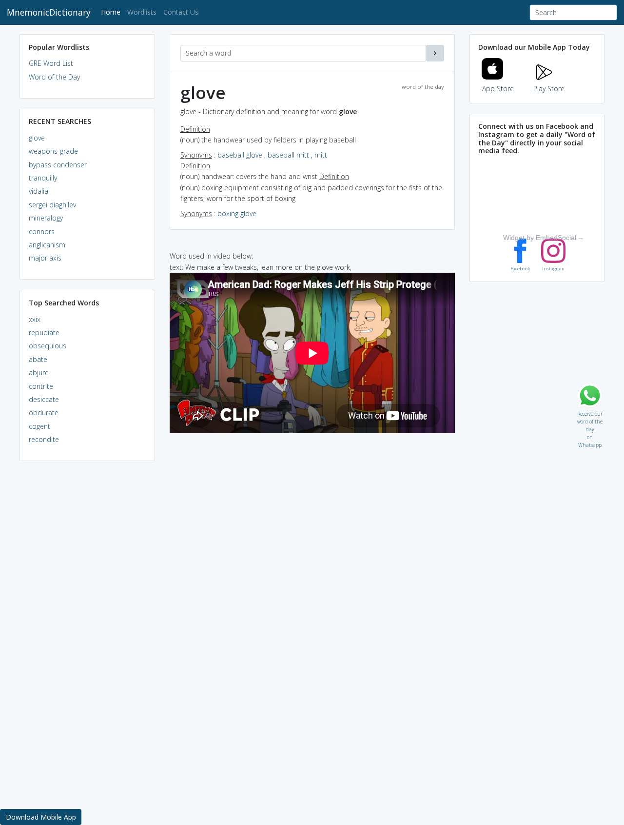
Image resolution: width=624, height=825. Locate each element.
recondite (44, 439)
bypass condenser (58, 164)
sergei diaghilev (52, 204)
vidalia (38, 191)
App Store (498, 88)
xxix (34, 319)
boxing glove (236, 213)
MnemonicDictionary (49, 12)
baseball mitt (288, 155)
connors (42, 231)
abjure (39, 372)
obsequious (47, 345)
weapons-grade (53, 151)
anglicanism (47, 244)
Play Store (549, 88)
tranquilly (43, 177)
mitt (320, 155)
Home (112, 12)
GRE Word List (51, 63)
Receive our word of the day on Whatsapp (590, 411)
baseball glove (239, 155)
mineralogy (46, 217)
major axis (45, 257)
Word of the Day (54, 76)
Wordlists (141, 12)
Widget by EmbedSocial (539, 237)
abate (38, 359)
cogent (39, 426)
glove (37, 137)
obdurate (43, 412)
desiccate (44, 399)
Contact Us (180, 12)
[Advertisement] (87, 617)
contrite (41, 386)
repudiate (44, 332)
